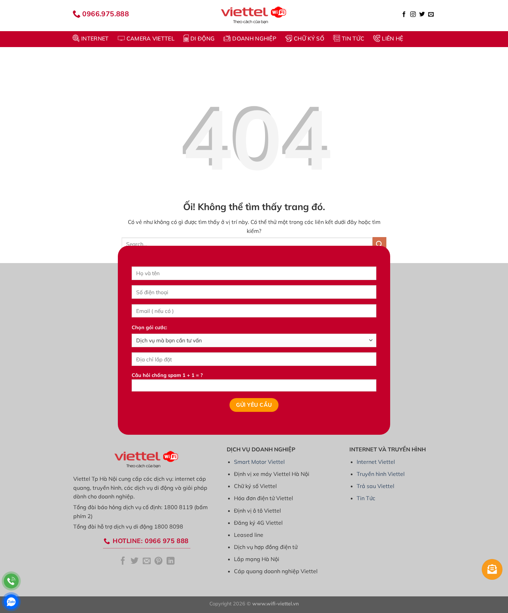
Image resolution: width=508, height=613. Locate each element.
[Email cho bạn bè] (147, 561)
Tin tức (353, 38)
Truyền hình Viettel (381, 473)
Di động (202, 38)
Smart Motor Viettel (259, 461)
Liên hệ (392, 38)
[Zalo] (11, 602)
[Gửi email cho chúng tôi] (431, 14)
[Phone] (11, 581)
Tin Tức (366, 498)
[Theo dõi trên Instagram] (413, 14)
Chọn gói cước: (149, 327)
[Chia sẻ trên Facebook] (123, 561)
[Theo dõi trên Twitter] (422, 14)
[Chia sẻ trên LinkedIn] (171, 561)
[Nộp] (379, 244)
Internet (95, 38)
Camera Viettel (150, 38)
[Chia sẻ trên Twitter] (135, 561)
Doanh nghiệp (254, 38)
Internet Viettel (376, 461)
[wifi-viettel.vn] (254, 15)
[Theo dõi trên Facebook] (404, 14)
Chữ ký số (309, 38)
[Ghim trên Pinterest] (158, 561)
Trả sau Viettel (375, 486)
